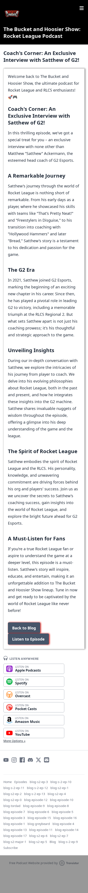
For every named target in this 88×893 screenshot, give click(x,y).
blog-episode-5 (62, 812)
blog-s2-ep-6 (38, 836)
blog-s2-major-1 (14, 842)
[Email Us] (46, 759)
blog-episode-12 (35, 800)
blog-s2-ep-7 (59, 836)
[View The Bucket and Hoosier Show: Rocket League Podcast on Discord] (30, 759)
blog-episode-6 (38, 812)
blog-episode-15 (39, 818)
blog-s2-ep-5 (38, 842)
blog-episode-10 (61, 800)
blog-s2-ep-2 (12, 794)
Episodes (20, 782)
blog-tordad (12, 806)
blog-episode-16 (65, 818)
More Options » (14, 741)
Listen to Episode (28, 639)
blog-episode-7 (14, 812)
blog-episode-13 (15, 830)
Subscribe (10, 848)
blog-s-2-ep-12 (37, 788)
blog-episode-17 (15, 836)
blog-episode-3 (14, 818)
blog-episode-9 (34, 806)
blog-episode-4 (63, 824)
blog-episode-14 (66, 830)
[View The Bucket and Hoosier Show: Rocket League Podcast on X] (38, 759)
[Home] (44, 13)
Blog (53, 842)
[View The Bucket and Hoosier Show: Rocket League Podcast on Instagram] (14, 759)
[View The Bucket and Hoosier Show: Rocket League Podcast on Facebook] (22, 759)
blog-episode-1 (14, 824)
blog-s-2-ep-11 (13, 788)
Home (7, 782)
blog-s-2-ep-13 (34, 794)
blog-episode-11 (41, 830)
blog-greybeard (39, 824)
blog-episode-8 (58, 806)
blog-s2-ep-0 (12, 800)
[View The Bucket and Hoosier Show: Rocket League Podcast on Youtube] (6, 759)
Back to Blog (24, 627)
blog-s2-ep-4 (57, 794)
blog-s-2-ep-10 (60, 782)
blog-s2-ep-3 (39, 782)
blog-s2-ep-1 (59, 788)
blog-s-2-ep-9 (68, 842)
